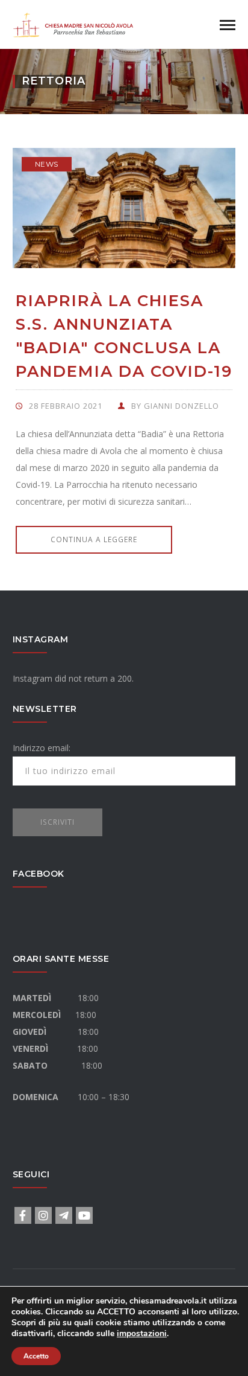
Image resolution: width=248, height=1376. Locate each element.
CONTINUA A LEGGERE (94, 539)
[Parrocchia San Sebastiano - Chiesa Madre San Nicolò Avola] (73, 23)
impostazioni (142, 1333)
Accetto (36, 1356)
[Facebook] (22, 1215)
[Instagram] (43, 1215)
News (46, 163)
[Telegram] (63, 1215)
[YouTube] (84, 1215)
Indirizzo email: (41, 748)
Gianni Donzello (181, 405)
